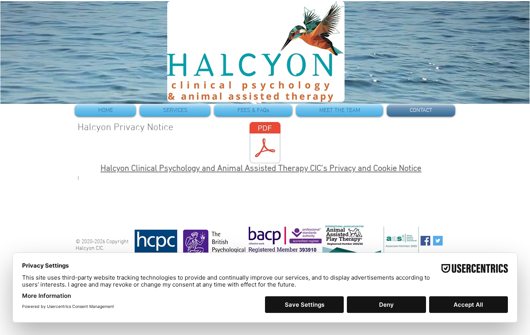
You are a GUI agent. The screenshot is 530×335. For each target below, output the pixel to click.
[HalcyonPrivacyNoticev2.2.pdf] (265, 144)
